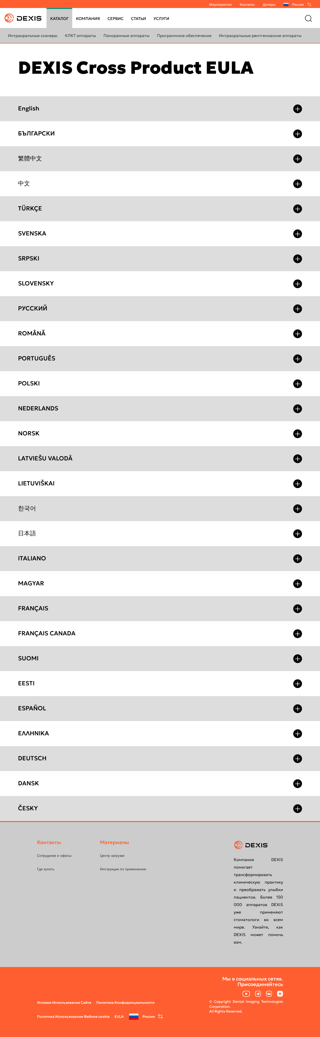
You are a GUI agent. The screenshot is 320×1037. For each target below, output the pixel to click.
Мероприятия (220, 4)
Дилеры (269, 4)
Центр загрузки (112, 856)
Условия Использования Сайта (64, 1002)
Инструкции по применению (123, 869)
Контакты (247, 4)
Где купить (45, 869)
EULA (119, 1016)
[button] (298, 108)
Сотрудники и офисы (54, 856)
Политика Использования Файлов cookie (73, 1016)
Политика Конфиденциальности (125, 1002)
